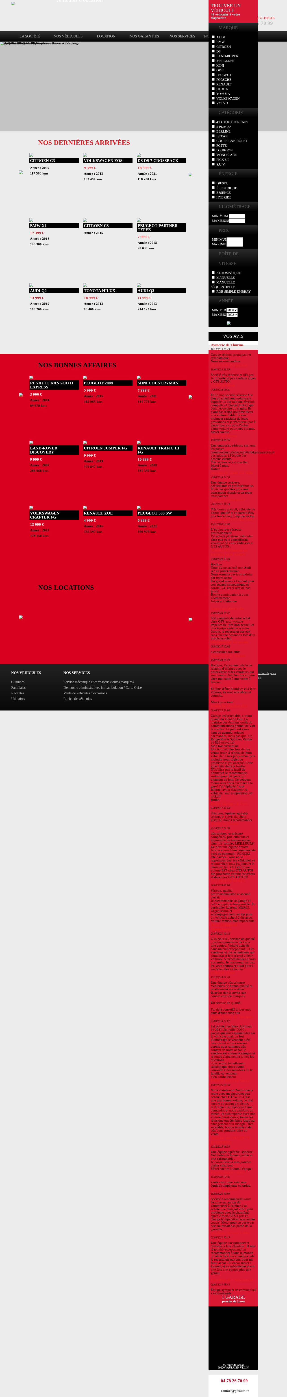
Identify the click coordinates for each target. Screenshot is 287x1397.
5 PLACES (223, 127)
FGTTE (221, 145)
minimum (220, 216)
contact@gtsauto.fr (235, 1391)
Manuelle (225, 277)
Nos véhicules (68, 36)
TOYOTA (223, 94)
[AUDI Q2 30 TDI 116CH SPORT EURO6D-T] (31, 286)
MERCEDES (225, 61)
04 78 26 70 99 (234, 1380)
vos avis (233, 336)
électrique (226, 188)
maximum (220, 220)
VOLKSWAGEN (228, 98)
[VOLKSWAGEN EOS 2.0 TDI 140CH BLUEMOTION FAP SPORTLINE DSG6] (85, 155)
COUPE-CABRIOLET (231, 141)
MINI (220, 65)
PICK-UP (222, 159)
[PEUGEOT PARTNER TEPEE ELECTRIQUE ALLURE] (139, 220)
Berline (223, 131)
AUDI (220, 37)
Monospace (226, 155)
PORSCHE (223, 79)
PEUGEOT (224, 75)
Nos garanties (144, 36)
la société (30, 36)
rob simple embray (233, 291)
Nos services (182, 36)
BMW (220, 42)
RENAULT (224, 84)
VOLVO (222, 103)
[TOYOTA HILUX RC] (85, 286)
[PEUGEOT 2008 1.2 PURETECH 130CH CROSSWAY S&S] (85, 378)
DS (218, 51)
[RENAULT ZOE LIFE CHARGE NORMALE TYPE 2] (85, 508)
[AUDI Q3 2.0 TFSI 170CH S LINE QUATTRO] (139, 286)
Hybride (223, 197)
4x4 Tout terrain (232, 122)
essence (223, 192)
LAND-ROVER (227, 56)
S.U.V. (220, 164)
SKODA (222, 89)
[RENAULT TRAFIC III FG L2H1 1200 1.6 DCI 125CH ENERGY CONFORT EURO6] (139, 443)
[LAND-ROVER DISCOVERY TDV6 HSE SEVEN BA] (31, 443)
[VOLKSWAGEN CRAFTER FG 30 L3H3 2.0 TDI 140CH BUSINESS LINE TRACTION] (31, 508)
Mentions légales (265, 673)
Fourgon (224, 150)
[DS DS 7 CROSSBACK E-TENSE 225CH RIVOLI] (139, 155)
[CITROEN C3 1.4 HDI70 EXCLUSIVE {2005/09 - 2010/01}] (31, 155)
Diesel (222, 183)
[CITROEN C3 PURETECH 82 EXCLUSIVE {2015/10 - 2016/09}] (85, 220)
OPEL (220, 70)
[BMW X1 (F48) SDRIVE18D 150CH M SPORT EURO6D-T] (31, 220)
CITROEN (223, 46)
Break (222, 136)
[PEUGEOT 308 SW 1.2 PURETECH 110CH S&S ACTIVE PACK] (139, 508)
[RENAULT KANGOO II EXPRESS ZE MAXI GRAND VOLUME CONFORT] (31, 378)
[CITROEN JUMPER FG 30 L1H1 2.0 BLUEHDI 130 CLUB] (85, 443)
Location (106, 36)
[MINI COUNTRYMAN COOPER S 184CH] (139, 378)
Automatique (228, 273)
